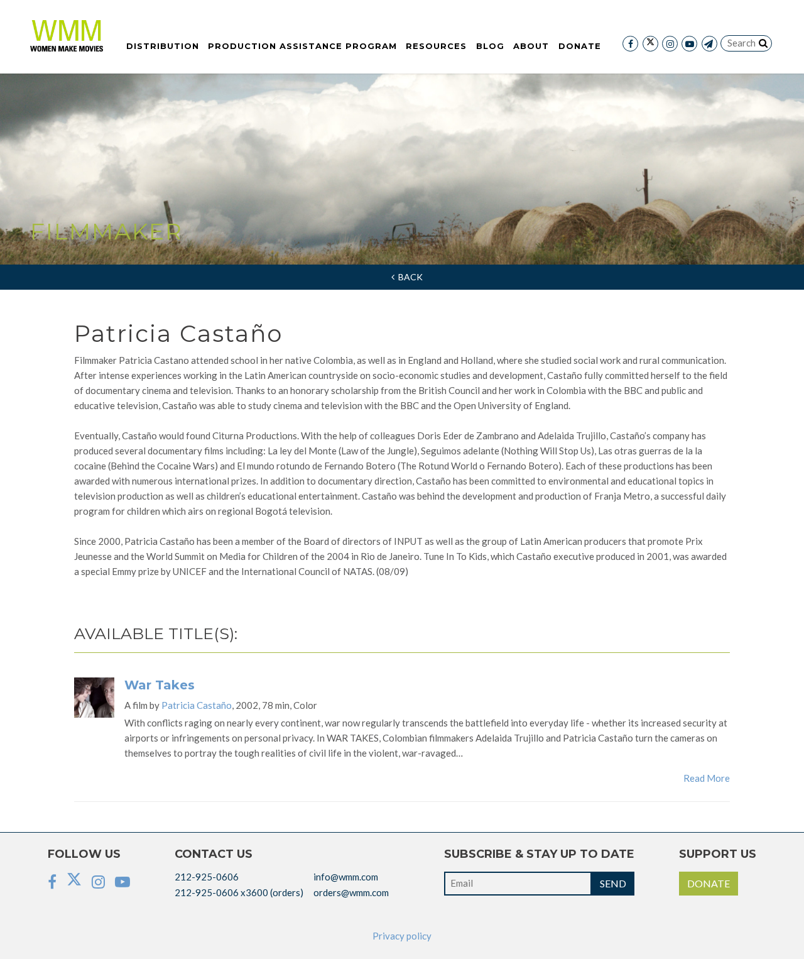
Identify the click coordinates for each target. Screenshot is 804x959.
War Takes (159, 685)
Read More (706, 778)
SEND (613, 883)
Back (408, 276)
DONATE (708, 883)
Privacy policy (402, 935)
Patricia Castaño (196, 705)
